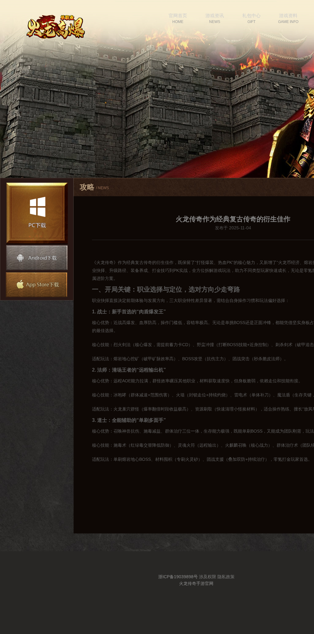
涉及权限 (207, 576)
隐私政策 (226, 576)
